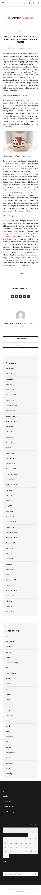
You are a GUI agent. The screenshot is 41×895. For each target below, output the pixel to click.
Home (8, 710)
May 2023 (9, 564)
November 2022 (11, 590)
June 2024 (9, 500)
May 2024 (9, 506)
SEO (7, 742)
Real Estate (10, 48)
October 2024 (10, 479)
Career (8, 657)
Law (7, 721)
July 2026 (9, 374)
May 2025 (9, 442)
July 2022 (9, 601)
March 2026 (10, 389)
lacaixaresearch (22, 889)
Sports (8, 758)
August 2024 (10, 490)
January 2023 (10, 585)
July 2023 (9, 553)
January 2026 (10, 400)
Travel (8, 768)
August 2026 (10, 368)
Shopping (9, 747)
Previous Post (20, 339)
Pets (7, 731)
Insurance (9, 715)
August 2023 (10, 548)
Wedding (9, 774)
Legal (8, 726)
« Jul (4, 861)
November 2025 (11, 411)
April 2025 (9, 448)
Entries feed (7, 801)
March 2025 (10, 453)
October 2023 (10, 543)
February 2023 (11, 580)
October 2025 (10, 416)
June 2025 (9, 437)
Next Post (20, 345)
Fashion (9, 678)
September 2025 (11, 421)
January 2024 (10, 527)
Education (9, 668)
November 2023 (11, 538)
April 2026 (9, 384)
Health (8, 705)
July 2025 (9, 432)
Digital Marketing (12, 662)
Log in (5, 796)
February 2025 (11, 458)
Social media (10, 752)
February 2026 (11, 395)
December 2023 (11, 532)
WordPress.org (8, 812)
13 (21, 843)
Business (9, 652)
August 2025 (10, 426)
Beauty (8, 647)
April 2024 (9, 511)
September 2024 (11, 485)
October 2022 (10, 596)
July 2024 (9, 495)
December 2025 (11, 405)
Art (7, 636)
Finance (8, 684)
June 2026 (9, 379)
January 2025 (10, 463)
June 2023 (9, 559)
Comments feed (8, 806)
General (8, 699)
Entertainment (11, 673)
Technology (10, 763)
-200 (21, 274)
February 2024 (11, 522)
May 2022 (9, 612)
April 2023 (9, 569)
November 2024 (11, 474)
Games (8, 694)
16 (35, 843)
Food (7, 689)
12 (16, 843)
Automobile (10, 641)
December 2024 (11, 469)
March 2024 (10, 516)
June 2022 (9, 606)
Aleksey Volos (29, 323)
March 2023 (10, 575)
